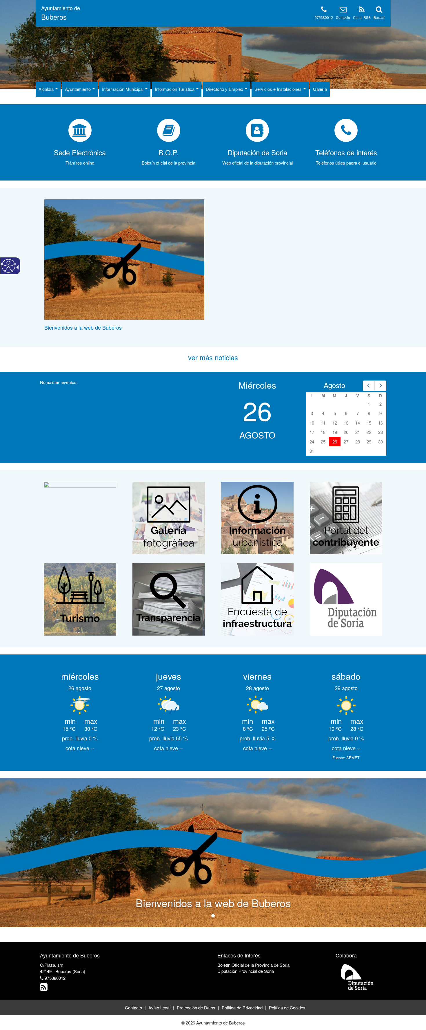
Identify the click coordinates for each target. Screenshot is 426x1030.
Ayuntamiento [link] (78, 89)
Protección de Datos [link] (196, 1007)
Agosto (334, 385)
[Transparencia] (168, 599)
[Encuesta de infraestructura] (257, 599)
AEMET (353, 757)
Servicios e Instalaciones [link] (278, 89)
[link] (60, 13)
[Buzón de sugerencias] (80, 517)
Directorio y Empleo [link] (225, 89)
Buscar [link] (379, 17)
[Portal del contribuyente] (346, 517)
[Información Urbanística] (257, 517)
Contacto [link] (343, 17)
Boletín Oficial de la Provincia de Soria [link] (253, 965)
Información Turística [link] (175, 89)
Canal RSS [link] (362, 17)
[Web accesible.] (8, 266)
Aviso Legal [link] (159, 1007)
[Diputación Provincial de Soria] (357, 976)
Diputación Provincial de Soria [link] (245, 971)
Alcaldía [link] (47, 89)
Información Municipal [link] (123, 89)
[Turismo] (80, 599)
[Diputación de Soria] (346, 599)
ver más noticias (213, 357)
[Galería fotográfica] (168, 517)
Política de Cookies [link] (287, 1007)
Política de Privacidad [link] (242, 1007)
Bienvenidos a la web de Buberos (83, 327)
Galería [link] (320, 89)
